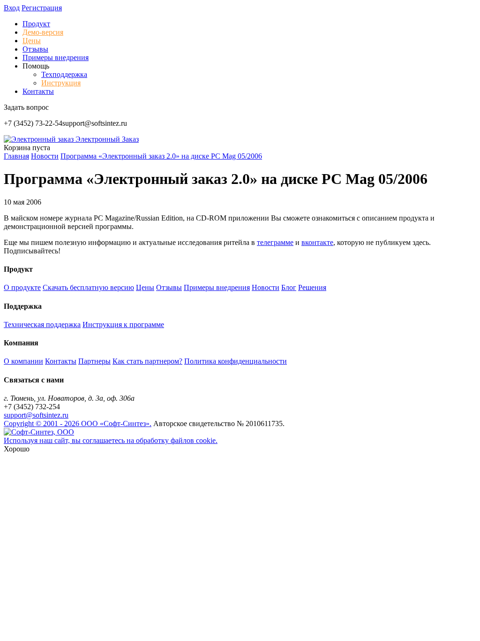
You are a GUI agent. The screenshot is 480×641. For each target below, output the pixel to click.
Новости (265, 287)
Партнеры (94, 361)
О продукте (22, 287)
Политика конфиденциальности (235, 361)
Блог (288, 287)
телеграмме (275, 242)
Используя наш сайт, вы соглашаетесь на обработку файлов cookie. (111, 440)
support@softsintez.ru (36, 415)
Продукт (36, 24)
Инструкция (61, 83)
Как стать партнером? (147, 361)
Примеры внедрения (55, 57)
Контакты (38, 91)
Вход (12, 8)
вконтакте (317, 242)
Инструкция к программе (123, 324)
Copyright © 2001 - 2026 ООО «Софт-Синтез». (77, 423)
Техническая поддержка (42, 324)
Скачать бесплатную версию (88, 287)
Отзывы (35, 49)
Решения (312, 287)
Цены (31, 41)
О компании (23, 361)
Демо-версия (42, 32)
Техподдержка (64, 74)
